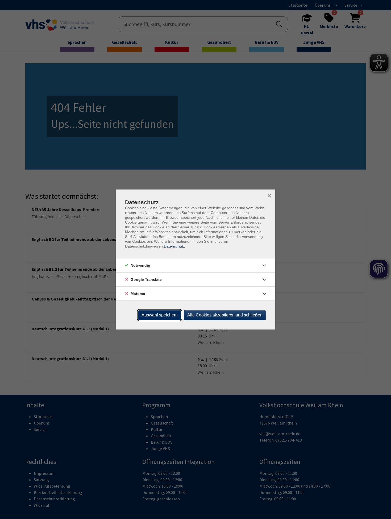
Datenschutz (174, 246)
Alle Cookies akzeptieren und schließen (225, 315)
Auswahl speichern (160, 315)
